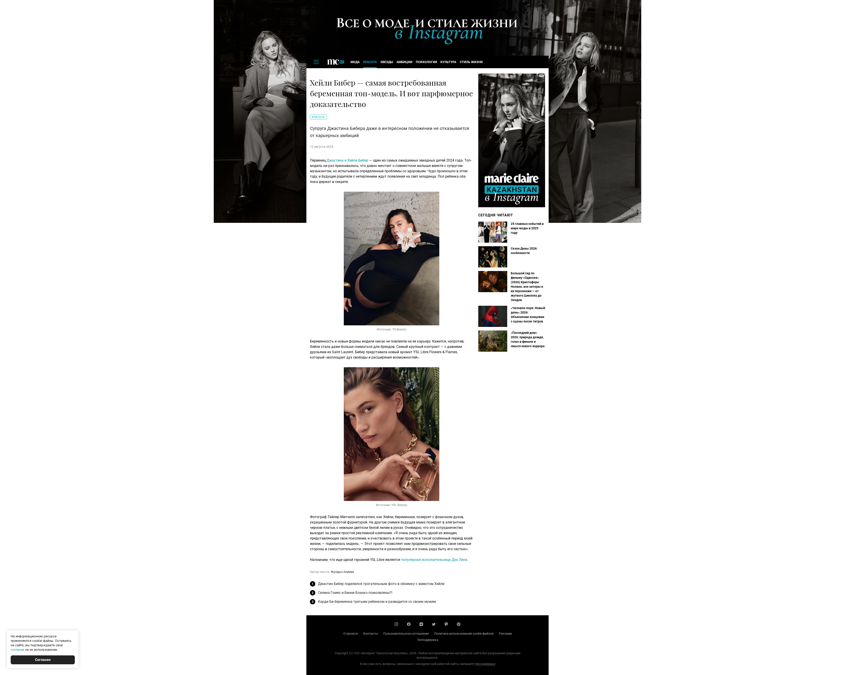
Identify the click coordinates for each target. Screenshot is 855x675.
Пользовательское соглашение (406, 633)
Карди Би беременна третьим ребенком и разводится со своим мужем (377, 601)
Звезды (386, 62)
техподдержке (485, 664)
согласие (17, 649)
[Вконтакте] (421, 624)
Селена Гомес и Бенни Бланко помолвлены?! (355, 593)
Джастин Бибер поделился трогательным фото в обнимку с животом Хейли (381, 584)
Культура (448, 62)
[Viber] (446, 624)
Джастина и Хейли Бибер (347, 160)
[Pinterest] (458, 624)
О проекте (350, 633)
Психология (426, 62)
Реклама (505, 633)
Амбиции (404, 62)
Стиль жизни (471, 62)
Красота (370, 62)
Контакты (370, 633)
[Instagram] (396, 624)
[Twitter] (434, 624)
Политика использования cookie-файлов (464, 633)
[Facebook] (409, 624)
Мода (355, 62)
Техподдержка (427, 640)
